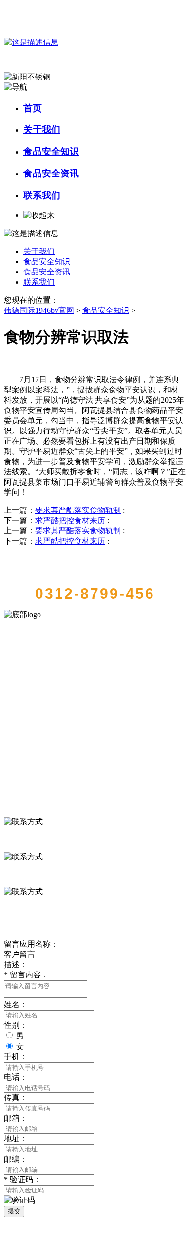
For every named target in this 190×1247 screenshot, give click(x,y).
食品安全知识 (51, 151)
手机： (15, 1056)
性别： (15, 1025)
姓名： (15, 1004)
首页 (32, 108)
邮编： (15, 1159)
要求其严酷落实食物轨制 (78, 510)
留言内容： (26, 975)
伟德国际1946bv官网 (39, 310)
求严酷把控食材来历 (70, 520)
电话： (15, 1077)
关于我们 (41, 129)
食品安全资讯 (51, 173)
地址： (15, 1138)
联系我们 (41, 195)
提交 (14, 1211)
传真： (15, 1097)
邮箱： (15, 1118)
